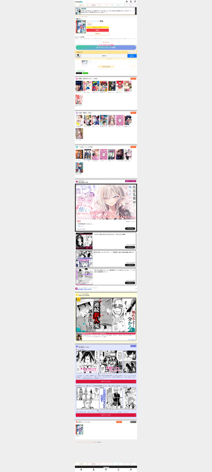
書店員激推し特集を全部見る (87, 288)
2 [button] (99, 410)
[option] (87, 362)
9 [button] (114, 410)
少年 (82, 16)
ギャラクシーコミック (81, 442)
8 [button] (112, 410)
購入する (132, 56)
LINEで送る (85, 73)
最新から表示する (132, 52)
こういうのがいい (81, 349)
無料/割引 (94, 5)
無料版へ (98, 30)
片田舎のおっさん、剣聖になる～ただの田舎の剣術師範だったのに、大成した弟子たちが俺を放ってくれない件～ (102, 385)
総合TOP (81, 5)
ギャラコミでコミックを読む (107, 47)
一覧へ (133, 78)
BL (118, 5)
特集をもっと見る (130, 181)
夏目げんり (90, 23)
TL (106, 5)
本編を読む (97, 33)
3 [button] (101, 410)
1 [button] (97, 410)
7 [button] (110, 410)
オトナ (130, 5)
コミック (77, 16)
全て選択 (78, 56)
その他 (85, 16)
